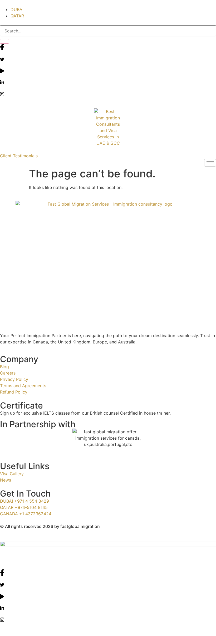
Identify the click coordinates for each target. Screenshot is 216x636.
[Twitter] (108, 59)
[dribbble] (108, 596)
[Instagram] (108, 93)
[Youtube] (108, 70)
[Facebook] (108, 46)
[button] (19, 155)
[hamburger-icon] (210, 163)
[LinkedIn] (108, 82)
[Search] (4, 41)
